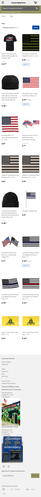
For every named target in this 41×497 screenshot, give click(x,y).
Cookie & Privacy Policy (9, 383)
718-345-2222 (6, 397)
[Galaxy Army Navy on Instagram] (9, 467)
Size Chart (5, 376)
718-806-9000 (6, 434)
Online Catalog (6, 362)
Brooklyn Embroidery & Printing (10, 426)
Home (3, 16)
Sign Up (35, 476)
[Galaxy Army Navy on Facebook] (4, 467)
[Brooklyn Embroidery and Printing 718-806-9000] (12, 462)
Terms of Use (6, 381)
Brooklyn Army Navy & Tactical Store (11, 389)
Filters (36, 27)
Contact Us (5, 371)
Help (3, 374)
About (3, 369)
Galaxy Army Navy (12, 486)
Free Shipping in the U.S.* (14, 12)
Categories (5, 364)
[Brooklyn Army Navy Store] (11, 425)
